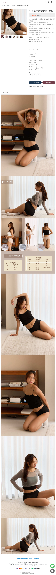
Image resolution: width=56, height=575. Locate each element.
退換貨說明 (36, 558)
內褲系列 (8, 5)
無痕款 (13, 5)
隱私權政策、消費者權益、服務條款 (24, 558)
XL (38, 75)
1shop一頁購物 (29, 573)
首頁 (4, 5)
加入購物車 (36, 82)
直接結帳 (49, 82)
